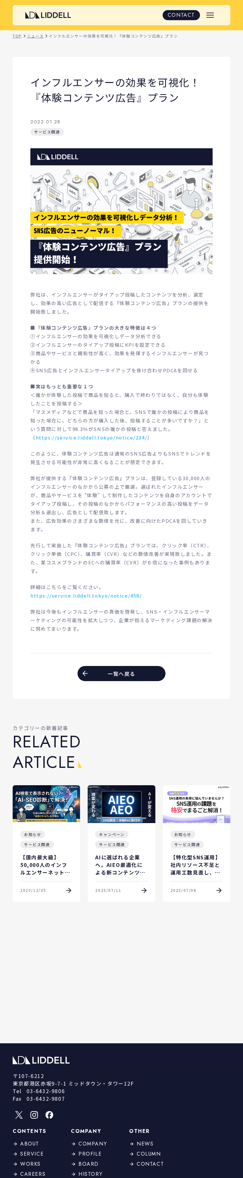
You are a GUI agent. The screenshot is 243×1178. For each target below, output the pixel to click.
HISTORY (90, 1174)
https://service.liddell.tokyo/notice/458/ (86, 595)
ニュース (35, 35)
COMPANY (92, 1143)
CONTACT (181, 15)
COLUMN (149, 1153)
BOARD (88, 1164)
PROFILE (90, 1153)
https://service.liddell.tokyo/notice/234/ (91, 437)
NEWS (145, 1143)
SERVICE (32, 1153)
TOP (17, 35)
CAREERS (33, 1174)
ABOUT (29, 1143)
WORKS (30, 1164)
